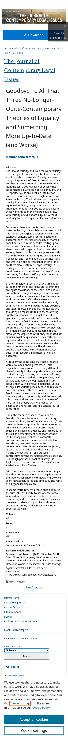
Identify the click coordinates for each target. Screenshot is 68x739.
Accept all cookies (34, 719)
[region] (34, 707)
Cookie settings (20, 703)
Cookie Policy (41, 708)
